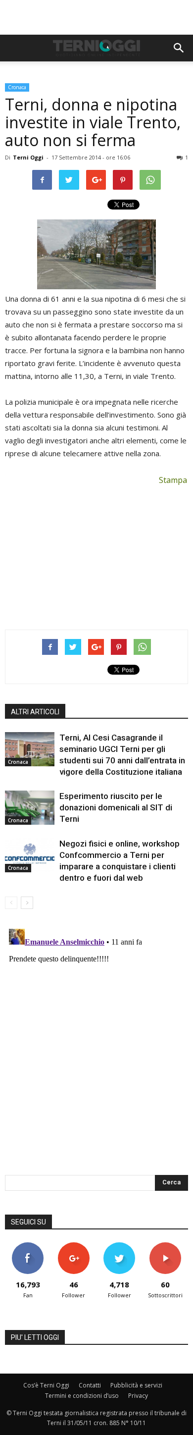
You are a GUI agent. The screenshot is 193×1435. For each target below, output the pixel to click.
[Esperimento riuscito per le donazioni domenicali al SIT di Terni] (29, 808)
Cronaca (17, 87)
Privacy (138, 1395)
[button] (179, 48)
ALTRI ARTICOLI (35, 712)
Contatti (90, 1385)
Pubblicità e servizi (136, 1385)
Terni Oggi (28, 157)
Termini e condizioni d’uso (82, 1395)
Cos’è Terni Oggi (46, 1385)
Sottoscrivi (165, 1246)
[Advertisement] (96, 17)
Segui (73, 1246)
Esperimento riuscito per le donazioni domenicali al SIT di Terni (115, 807)
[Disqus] (96, 1048)
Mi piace (27, 1246)
